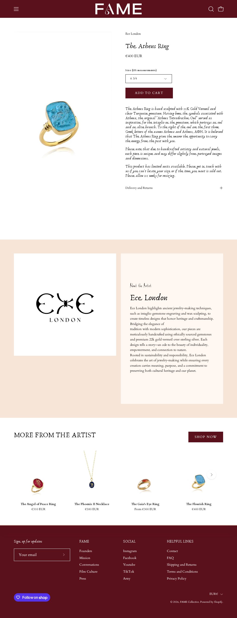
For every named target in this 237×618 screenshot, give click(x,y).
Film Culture (88, 571)
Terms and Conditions (182, 571)
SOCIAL (129, 541)
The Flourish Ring (199, 504)
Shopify (218, 602)
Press (82, 578)
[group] (118, 480)
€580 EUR (92, 509)
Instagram (130, 551)
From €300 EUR (145, 509)
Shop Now (206, 437)
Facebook (130, 558)
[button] (210, 9)
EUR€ (213, 594)
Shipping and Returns (181, 564)
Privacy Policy (176, 578)
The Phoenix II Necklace (91, 504)
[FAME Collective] (118, 8)
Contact (172, 551)
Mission (84, 558)
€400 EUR (199, 509)
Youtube (129, 564)
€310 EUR (38, 509)
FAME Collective (189, 602)
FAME (84, 541)
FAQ (170, 558)
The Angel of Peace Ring (38, 504)
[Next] (211, 474)
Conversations (89, 564)
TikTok (128, 571)
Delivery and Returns (139, 188)
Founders (85, 551)
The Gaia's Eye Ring (145, 504)
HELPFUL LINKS (180, 541)
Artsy (126, 578)
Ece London (133, 34)
